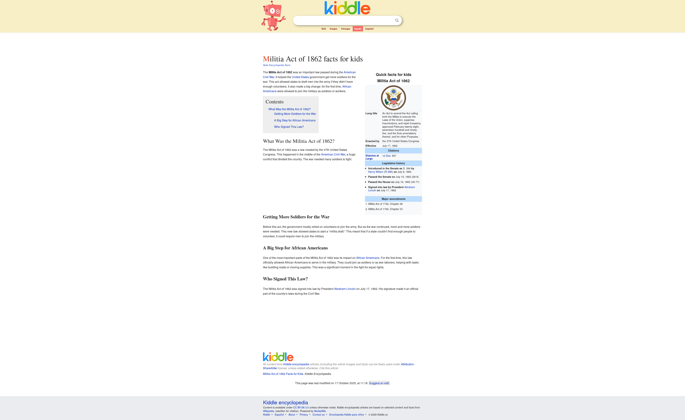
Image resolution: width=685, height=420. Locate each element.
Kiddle (266, 414)
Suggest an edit (379, 383)
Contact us (319, 414)
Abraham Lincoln (345, 289)
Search (397, 20)
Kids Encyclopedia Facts (276, 65)
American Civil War (333, 154)
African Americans (367, 258)
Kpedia (357, 28)
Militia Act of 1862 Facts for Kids (283, 374)
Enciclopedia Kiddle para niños (346, 414)
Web (323, 28)
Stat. (388, 155)
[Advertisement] (342, 42)
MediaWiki (320, 411)
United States (300, 77)
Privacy (304, 414)
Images (333, 28)
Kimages (345, 28)
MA (390, 171)
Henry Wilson (375, 171)
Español (369, 28)
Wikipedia (268, 411)
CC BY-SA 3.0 (301, 407)
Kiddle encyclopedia (296, 364)
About (291, 414)
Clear (390, 20)
